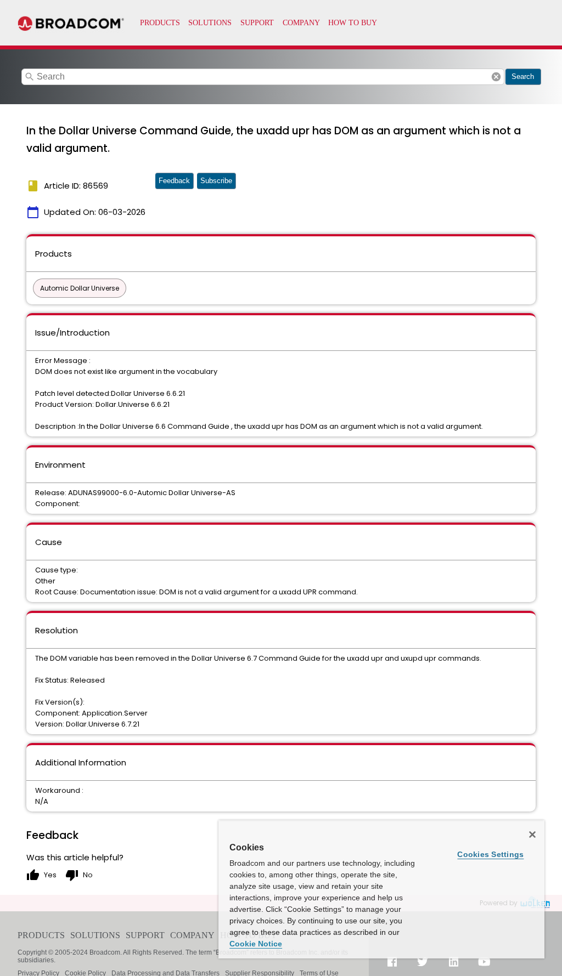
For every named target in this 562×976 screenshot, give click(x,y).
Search (523, 76)
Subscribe (216, 181)
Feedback (174, 181)
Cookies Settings (490, 854)
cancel (496, 76)
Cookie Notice (255, 943)
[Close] (532, 834)
